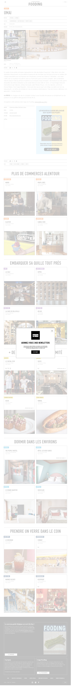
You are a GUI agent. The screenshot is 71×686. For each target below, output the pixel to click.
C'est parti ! (35, 352)
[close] (52, 330)
